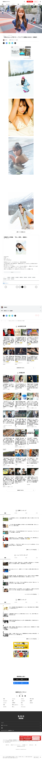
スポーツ (22, 698)
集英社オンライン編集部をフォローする (21, 679)
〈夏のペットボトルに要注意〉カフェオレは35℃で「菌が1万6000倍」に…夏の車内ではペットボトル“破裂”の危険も (32, 404)
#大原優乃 (33, 277)
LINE (9, 43)
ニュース (13, 4)
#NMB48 (9, 277)
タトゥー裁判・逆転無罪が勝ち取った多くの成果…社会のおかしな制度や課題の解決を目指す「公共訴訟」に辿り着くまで (8, 359)
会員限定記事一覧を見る (20, 367)
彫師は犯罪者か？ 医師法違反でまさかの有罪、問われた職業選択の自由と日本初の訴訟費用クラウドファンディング (20, 359)
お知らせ (31, 702)
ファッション (23, 706)
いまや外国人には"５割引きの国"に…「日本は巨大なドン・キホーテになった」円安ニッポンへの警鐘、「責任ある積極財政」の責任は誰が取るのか (32, 340)
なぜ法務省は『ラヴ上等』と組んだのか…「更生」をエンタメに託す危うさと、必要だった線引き (8, 386)
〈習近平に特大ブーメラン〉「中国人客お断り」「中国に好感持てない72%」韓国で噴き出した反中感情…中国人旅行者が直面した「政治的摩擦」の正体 (8, 340)
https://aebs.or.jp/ (7, 742)
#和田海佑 (25, 277)
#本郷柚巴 (12, 277)
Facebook (6, 43)
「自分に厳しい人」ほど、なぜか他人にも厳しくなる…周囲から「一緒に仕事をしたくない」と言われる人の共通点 (8, 421)
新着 (2, 4)
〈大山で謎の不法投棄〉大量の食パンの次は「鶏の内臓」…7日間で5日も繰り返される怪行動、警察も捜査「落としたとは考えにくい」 (8, 441)
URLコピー (15, 43)
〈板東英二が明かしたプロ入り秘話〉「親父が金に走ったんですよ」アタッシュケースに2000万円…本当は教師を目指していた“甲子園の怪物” (32, 479)
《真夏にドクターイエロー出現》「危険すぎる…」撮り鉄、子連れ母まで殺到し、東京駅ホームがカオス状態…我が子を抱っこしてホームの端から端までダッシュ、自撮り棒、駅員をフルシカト (8, 481)
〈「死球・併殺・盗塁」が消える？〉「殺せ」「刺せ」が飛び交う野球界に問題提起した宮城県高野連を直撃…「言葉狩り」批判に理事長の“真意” (20, 422)
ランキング (8, 4)
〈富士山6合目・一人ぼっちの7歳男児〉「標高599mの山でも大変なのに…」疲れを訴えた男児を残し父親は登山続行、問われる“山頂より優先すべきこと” (9, 461)
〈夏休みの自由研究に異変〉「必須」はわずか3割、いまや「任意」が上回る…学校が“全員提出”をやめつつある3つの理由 (20, 404)
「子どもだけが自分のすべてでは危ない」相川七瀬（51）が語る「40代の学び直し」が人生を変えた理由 (20, 386)
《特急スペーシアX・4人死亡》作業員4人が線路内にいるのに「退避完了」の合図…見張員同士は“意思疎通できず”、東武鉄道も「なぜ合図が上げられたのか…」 (32, 422)
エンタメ (29, 4)
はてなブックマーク (12, 43)
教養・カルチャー (17, 336)
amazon (12, 272)
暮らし (13, 706)
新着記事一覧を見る (20, 490)
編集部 (31, 700)
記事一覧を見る (20, 307)
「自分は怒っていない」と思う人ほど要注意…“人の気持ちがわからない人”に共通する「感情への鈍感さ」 (20, 460)
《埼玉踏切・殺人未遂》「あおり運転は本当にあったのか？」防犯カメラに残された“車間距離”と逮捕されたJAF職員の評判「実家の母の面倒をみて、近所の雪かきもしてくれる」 (20, 442)
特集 (18, 4)
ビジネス (23, 4)
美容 (21, 702)
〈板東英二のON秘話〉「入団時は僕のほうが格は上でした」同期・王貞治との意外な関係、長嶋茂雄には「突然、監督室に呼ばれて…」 (20, 479)
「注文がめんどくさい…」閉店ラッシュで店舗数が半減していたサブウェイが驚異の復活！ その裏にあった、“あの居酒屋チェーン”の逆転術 (8, 404)
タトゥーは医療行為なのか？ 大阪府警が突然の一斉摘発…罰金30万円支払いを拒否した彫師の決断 (32, 358)
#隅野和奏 (21, 277)
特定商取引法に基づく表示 (21, 746)
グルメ (22, 704)
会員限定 (39, 4)
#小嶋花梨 (17, 277)
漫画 (34, 4)
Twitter (4, 43)
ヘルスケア (23, 700)
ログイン (35, 1)
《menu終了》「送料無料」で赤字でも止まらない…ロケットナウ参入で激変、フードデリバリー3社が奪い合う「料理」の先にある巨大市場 (32, 441)
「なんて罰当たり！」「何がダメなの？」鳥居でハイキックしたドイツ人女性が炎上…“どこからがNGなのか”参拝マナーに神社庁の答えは (32, 461)
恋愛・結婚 (32, 698)
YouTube (22, 696)
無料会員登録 (30, 1)
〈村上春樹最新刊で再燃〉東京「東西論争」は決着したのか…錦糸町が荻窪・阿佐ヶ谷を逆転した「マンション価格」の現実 (20, 340)
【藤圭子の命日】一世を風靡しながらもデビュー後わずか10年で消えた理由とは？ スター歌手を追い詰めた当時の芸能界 (32, 387)
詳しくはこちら (36, 757)
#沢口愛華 (29, 277)
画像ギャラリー (6, 283)
